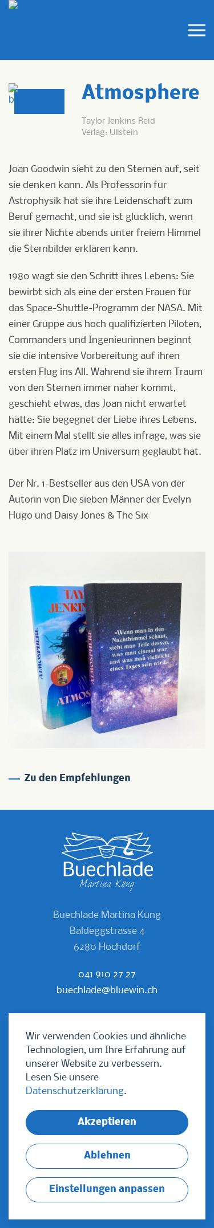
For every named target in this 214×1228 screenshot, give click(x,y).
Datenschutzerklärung (75, 1091)
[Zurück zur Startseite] (29, 30)
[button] (196, 30)
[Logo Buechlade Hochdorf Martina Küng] (107, 861)
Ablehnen (107, 1156)
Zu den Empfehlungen (78, 778)
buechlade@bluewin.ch (107, 990)
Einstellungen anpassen (107, 1189)
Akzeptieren (107, 1122)
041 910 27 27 (107, 974)
